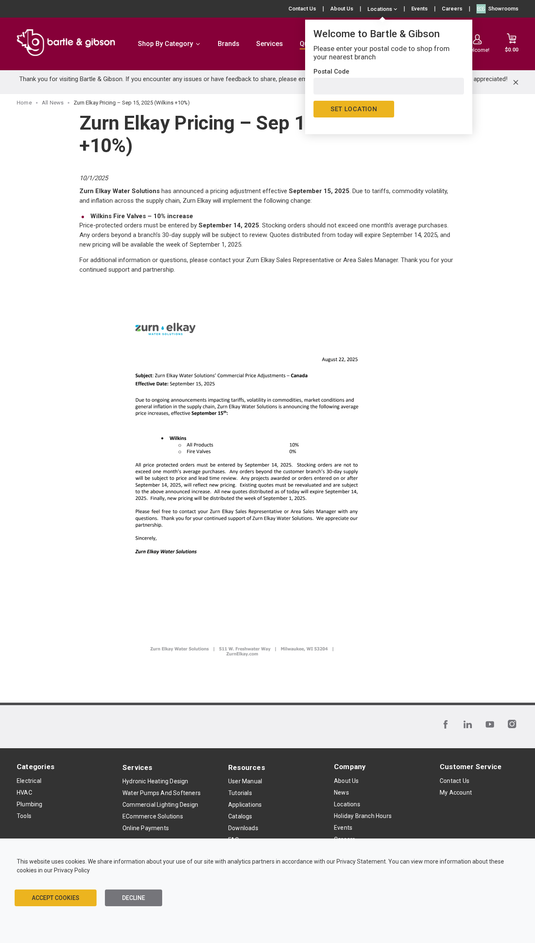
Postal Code (331, 71)
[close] (515, 82)
